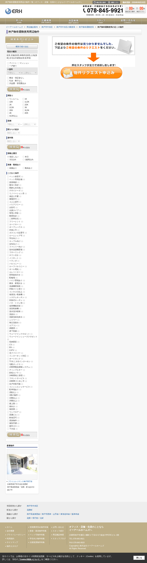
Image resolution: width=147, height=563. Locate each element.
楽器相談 (14, 182)
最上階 (13, 403)
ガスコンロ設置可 (18, 233)
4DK (26, 113)
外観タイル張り (17, 289)
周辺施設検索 (58, 535)
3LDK (27, 110)
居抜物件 (14, 420)
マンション (24, 63)
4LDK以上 (13, 116)
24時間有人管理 (17, 375)
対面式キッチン (17, 300)
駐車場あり (15, 389)
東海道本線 (65, 514)
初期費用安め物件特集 (39, 527)
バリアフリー (16, 205)
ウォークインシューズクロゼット (22, 338)
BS (11, 347)
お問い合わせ (58, 527)
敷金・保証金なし (16, 78)
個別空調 (14, 423)
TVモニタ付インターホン (21, 361)
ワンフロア (15, 412)
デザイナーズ (16, 190)
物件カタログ (12, 546)
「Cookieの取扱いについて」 (29, 559)
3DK (11, 110)
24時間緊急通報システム (20, 367)
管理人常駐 (15, 213)
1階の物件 (14, 395)
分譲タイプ (15, 210)
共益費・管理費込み (17, 83)
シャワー (14, 320)
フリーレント (16, 221)
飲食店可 (14, 418)
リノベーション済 (18, 193)
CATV (13, 350)
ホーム (9, 527)
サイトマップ (12, 542)
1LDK (27, 102)
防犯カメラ (15, 373)
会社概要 (10, 531)
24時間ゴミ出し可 (18, 381)
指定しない (14, 157)
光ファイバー (16, 353)
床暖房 (13, 328)
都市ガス (14, 426)
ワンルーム (14, 99)
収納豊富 (14, 342)
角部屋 (13, 409)
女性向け (14, 244)
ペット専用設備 (17, 179)
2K (10, 105)
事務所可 (14, 199)
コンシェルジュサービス (20, 387)
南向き (13, 406)
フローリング (16, 252)
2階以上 (13, 392)
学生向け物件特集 (37, 538)
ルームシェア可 (17, 235)
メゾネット (15, 258)
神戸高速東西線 (33, 514)
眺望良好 (14, 216)
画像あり (13, 168)
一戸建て (13, 66)
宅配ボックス (16, 364)
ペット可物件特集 (37, 535)
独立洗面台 (15, 322)
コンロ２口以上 (17, 292)
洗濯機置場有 (16, 286)
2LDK (11, 107)
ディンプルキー (17, 370)
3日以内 (12, 160)
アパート (13, 63)
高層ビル (14, 415)
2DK (26, 105)
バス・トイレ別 (17, 303)
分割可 (13, 207)
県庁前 (35, 518)
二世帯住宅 (15, 219)
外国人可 (14, 230)
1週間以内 (29, 160)
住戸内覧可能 (16, 384)
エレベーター (16, 272)
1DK (11, 102)
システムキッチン (18, 297)
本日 (27, 157)
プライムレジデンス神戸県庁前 (20, 481)
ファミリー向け (17, 247)
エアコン (14, 325)
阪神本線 (75, 514)
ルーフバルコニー (18, 266)
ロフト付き (15, 255)
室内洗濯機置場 (17, 250)
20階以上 (14, 401)
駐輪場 (13, 278)
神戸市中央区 (32, 506)
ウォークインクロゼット (20, 334)
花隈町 (29, 510)
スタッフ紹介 (58, 531)
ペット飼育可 (16, 176)
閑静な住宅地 (16, 188)
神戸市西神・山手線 (50, 514)
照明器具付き (16, 275)
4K (10, 113)
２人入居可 (15, 202)
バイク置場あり (17, 280)
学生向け (14, 238)
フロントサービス (18, 378)
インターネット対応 (19, 356)
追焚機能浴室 (16, 306)
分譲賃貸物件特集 (37, 542)
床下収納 (14, 331)
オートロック (16, 359)
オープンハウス (17, 227)
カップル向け (16, 241)
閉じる (139, 558)
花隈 (29, 518)
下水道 (13, 429)
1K (26, 99)
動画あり (28, 168)
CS (11, 345)
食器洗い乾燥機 (17, 294)
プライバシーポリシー (16, 535)
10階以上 (14, 398)
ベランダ (14, 261)
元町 (42, 518)
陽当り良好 (15, 185)
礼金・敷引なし (15, 81)
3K (26, 107)
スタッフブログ (59, 538)
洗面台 (13, 314)
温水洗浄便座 (16, 311)
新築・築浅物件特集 (38, 531)
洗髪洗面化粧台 (17, 317)
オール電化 (15, 269)
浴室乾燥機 (15, 308)
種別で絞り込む (22, 46)
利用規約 (10, 538)
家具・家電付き (17, 283)
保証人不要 (15, 196)
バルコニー (15, 264)
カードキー (15, 224)
